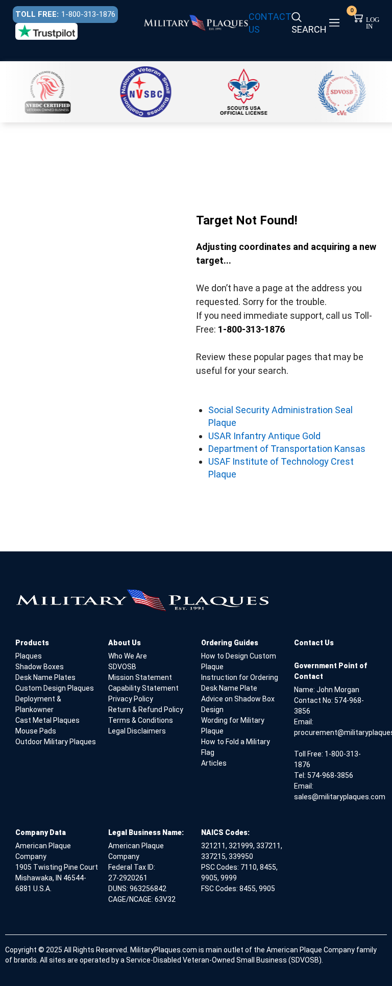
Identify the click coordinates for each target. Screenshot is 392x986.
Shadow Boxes (39, 667)
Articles (214, 763)
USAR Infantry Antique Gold (264, 436)
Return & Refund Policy (145, 709)
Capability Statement (143, 688)
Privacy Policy (130, 699)
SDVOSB (122, 667)
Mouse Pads (35, 731)
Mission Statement (140, 677)
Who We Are (127, 656)
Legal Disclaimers (137, 731)
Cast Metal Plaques (47, 720)
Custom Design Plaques (54, 688)
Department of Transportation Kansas (286, 448)
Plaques (28, 656)
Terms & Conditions (140, 720)
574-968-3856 (330, 775)
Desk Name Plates (45, 677)
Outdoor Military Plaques (55, 742)
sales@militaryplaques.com (339, 797)
